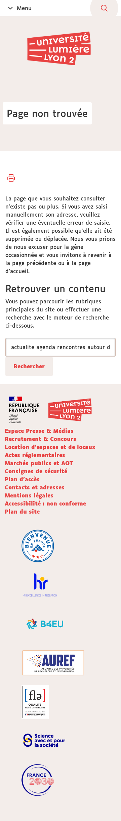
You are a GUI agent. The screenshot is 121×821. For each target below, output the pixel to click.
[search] (60, 347)
